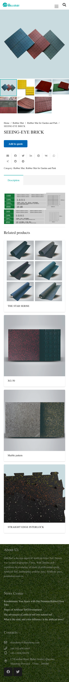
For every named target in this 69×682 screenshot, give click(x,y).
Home (6, 122)
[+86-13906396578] (7, 653)
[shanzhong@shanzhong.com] (7, 642)
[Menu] (56, 6)
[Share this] (15, 155)
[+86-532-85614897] (7, 648)
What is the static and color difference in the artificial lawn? (34, 619)
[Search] (64, 5)
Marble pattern (15, 455)
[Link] (11, 4)
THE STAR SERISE (18, 305)
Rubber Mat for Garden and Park (42, 122)
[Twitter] (17, 671)
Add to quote (16, 144)
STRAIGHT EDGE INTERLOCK (26, 527)
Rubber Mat (18, 122)
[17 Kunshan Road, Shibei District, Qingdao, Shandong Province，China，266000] (7, 661)
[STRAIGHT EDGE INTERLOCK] (34, 493)
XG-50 (11, 380)
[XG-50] (34, 345)
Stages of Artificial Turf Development (23, 609)
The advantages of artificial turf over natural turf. (28, 614)
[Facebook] (8, 671)
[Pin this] (38, 155)
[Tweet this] (23, 155)
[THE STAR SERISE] (34, 271)
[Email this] (8, 155)
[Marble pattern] (34, 420)
